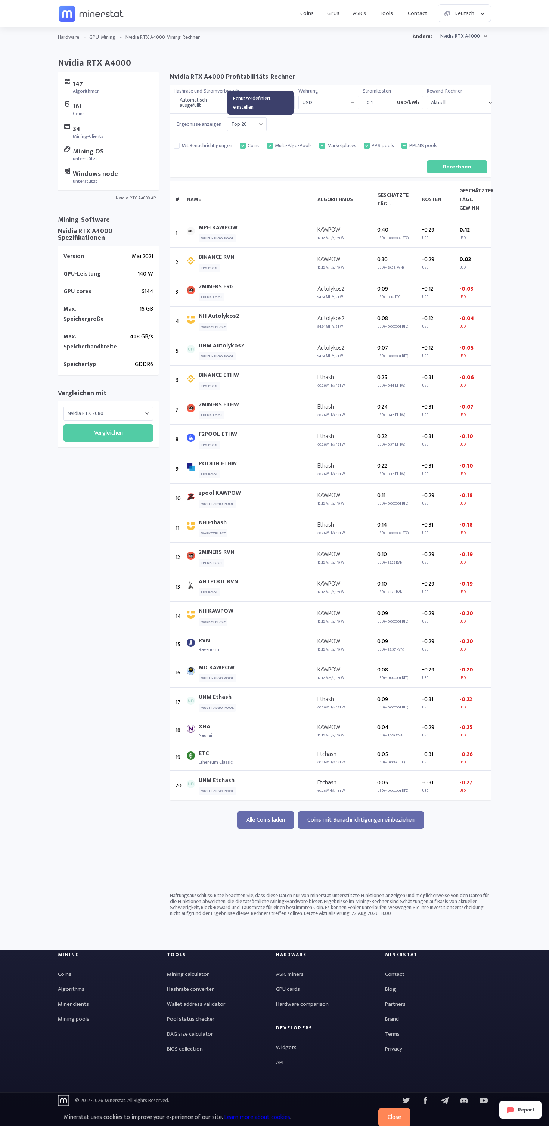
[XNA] (193, 730)
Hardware (68, 37)
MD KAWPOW (217, 668)
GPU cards (288, 989)
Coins (307, 13)
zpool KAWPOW (220, 493)
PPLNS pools (423, 145)
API (279, 1062)
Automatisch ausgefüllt (193, 102)
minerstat (91, 13)
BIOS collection (185, 1049)
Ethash (325, 377)
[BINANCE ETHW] (193, 380)
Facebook (425, 1100)
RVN (204, 641)
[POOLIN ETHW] (193, 469)
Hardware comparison (302, 1004)
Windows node (95, 174)
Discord (483, 1100)
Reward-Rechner (444, 91)
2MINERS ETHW (219, 405)
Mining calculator (188, 974)
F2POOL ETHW (218, 434)
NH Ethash (213, 523)
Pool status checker (190, 1019)
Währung (308, 91)
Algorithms (71, 989)
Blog (390, 989)
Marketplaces (341, 145)
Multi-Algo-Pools (293, 145)
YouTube (464, 1100)
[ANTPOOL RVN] (193, 587)
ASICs (359, 13)
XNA (204, 727)
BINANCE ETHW (219, 375)
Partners (395, 1004)
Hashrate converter (190, 989)
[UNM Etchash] (193, 785)
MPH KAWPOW (218, 228)
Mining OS (88, 151)
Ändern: (422, 36)
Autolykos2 (330, 289)
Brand (392, 1019)
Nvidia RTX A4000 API (136, 198)
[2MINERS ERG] (193, 292)
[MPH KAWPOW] (193, 233)
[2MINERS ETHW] (193, 410)
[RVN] (193, 644)
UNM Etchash (217, 780)
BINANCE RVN (217, 257)
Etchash (326, 754)
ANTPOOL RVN (218, 582)
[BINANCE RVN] (193, 262)
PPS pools (383, 145)
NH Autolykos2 (219, 316)
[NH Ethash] (193, 528)
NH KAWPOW (216, 611)
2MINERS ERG (216, 287)
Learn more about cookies (257, 1117)
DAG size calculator (190, 1034)
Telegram (444, 1100)
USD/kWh (408, 102)
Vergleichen (108, 433)
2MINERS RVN (217, 552)
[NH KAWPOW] (193, 616)
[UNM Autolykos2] (193, 351)
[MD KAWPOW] (193, 673)
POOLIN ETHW (218, 464)
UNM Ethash (215, 697)
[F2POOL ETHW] (193, 439)
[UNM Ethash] (193, 702)
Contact (417, 13)
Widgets (286, 1047)
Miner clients (73, 1004)
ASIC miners (290, 974)
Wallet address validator (196, 1004)
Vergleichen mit (82, 393)
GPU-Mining (102, 37)
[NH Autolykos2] (193, 321)
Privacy (393, 1049)
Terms (392, 1034)
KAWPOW (328, 230)
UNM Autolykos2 (221, 346)
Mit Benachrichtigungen (207, 145)
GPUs (333, 13)
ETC (204, 753)
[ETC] (193, 757)
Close (394, 1117)
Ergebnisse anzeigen (199, 124)
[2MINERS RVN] (193, 557)
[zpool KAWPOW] (193, 498)
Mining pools (73, 1019)
